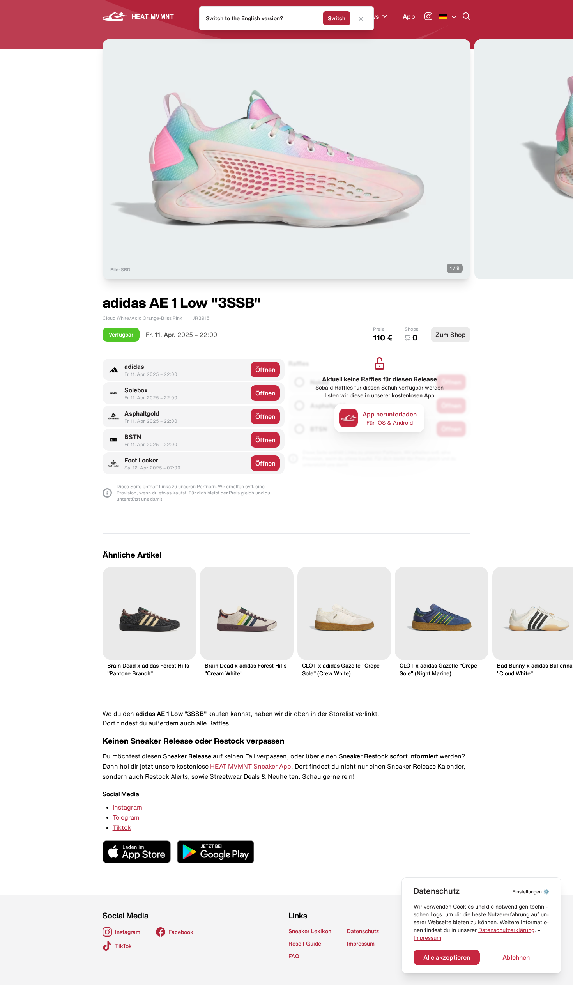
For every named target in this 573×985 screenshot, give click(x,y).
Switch (336, 18)
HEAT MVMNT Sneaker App (250, 766)
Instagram (127, 807)
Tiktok (122, 827)
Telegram (126, 817)
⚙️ (530, 891)
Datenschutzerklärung (506, 930)
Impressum (427, 938)
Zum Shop (450, 334)
